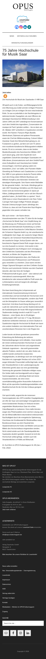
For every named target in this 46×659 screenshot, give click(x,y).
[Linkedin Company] (25, 27)
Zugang (5, 611)
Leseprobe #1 (7, 487)
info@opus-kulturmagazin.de (12, 534)
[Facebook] (17, 27)
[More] (5, 96)
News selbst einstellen (9, 566)
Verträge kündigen (8, 598)
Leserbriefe (6, 575)
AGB (3, 589)
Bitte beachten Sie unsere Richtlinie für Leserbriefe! (19, 554)
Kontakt (4, 602)
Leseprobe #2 (7, 492)
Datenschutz (6, 584)
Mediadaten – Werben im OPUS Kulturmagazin (18, 607)
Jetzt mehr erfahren (9, 509)
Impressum (6, 580)
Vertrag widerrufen (8, 593)
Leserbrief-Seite (28, 527)
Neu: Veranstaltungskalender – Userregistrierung (18, 570)
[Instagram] (21, 27)
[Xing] (29, 27)
